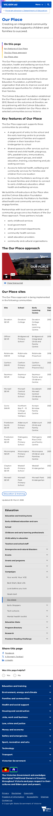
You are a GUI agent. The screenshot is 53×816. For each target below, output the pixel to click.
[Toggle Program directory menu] (47, 628)
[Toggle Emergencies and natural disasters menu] (47, 549)
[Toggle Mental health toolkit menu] (47, 616)
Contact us (7, 800)
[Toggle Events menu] (47, 555)
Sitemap (44, 797)
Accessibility (32, 797)
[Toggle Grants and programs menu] (47, 560)
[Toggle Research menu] (47, 633)
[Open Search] (48, 5)
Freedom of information (13, 797)
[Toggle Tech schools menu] (47, 611)
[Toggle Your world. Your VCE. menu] (47, 577)
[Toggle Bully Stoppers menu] (47, 605)
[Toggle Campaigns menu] (47, 572)
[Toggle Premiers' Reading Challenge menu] (47, 639)
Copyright (28, 793)
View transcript (15, 283)
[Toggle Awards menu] (47, 566)
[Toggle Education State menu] (47, 622)
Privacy (5, 793)
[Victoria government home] (46, 809)
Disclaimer (16, 793)
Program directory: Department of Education (26, 10)
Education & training (14, 493)
